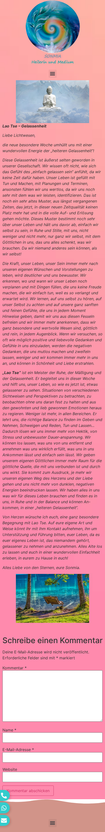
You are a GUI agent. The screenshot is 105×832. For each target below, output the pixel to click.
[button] (53, 74)
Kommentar (14, 668)
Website (9, 769)
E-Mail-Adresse (18, 750)
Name (9, 730)
